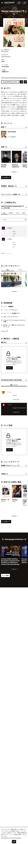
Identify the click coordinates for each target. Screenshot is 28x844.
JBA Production (5, 56)
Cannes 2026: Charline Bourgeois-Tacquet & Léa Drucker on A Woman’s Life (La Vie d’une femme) (10, 561)
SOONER (9, 228)
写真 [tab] (7, 269)
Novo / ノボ (5, 500)
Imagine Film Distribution (19, 408)
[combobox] (14, 219)
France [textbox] (4, 219)
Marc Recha (4, 51)
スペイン (9, 392)
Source (3, 253)
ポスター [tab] (20, 269)
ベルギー (9, 404)
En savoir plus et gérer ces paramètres (11, 838)
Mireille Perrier (4, 166)
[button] (19, 275)
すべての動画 (5, 575)
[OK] (14, 841)
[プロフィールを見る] (25, 2)
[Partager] (21, 81)
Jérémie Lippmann (15, 166)
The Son (15, 500)
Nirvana (15, 395)
